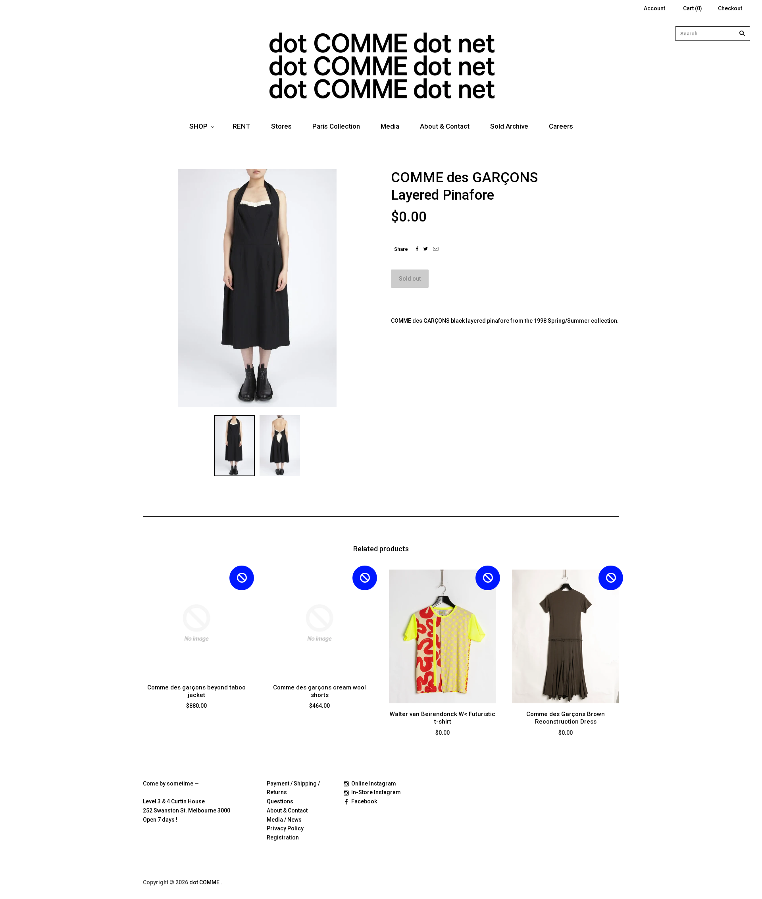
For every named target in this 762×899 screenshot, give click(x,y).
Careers (561, 126)
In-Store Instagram (376, 792)
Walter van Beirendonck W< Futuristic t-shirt (442, 717)
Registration (283, 837)
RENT (241, 126)
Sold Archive (509, 126)
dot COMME (205, 882)
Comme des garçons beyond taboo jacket (196, 691)
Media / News (284, 819)
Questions (280, 801)
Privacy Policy (285, 828)
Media (390, 126)
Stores (281, 126)
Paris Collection (336, 126)
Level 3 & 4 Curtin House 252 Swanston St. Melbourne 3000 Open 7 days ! (186, 810)
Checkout (730, 8)
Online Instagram (373, 783)
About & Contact (445, 126)
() (692, 8)
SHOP (198, 126)
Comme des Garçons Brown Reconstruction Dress (565, 717)
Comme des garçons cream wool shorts (319, 691)
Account (654, 8)
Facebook (364, 801)
